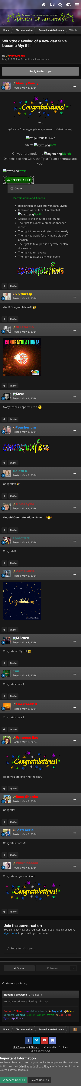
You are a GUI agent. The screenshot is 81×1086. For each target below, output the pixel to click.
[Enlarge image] (40, 137)
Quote (13, 286)
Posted (25, 87)
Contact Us (50, 1047)
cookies (23, 1062)
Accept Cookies (15, 1079)
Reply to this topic (40, 71)
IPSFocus (34, 1047)
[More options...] (74, 86)
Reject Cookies (39, 1079)
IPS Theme (19, 1047)
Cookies (63, 1047)
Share (20, 968)
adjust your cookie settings (35, 1066)
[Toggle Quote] (12, 188)
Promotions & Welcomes (35, 59)
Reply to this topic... (22, 948)
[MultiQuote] (4, 286)
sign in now (10, 933)
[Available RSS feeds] (75, 1029)
